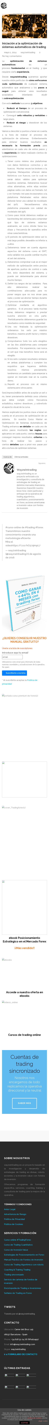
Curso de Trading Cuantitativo (18, 1245)
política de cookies (35, 1418)
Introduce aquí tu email (15, 652)
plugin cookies (43, 1421)
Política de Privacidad (14, 1219)
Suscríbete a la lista (15, 673)
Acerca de (7, 457)
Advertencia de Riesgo (15, 1214)
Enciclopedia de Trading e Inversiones (22, 1288)
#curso (9, 527)
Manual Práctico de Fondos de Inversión (23, 1259)
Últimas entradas (21, 457)
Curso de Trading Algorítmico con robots (24, 1264)
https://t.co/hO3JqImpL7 (26, 545)
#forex (39, 527)
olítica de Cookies (14, 1224)
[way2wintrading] (4, 3)
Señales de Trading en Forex (18, 1293)
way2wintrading (28, 52)
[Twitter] (43, 466)
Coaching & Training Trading (17, 1269)
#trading (30, 527)
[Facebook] (40, 466)
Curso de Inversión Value (16, 1250)
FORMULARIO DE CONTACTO (22, 1354)
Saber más (24, 1103)
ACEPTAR (24, 1423)
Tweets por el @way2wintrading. (19, 1314)
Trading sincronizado (14, 1274)
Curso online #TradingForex (17, 1240)
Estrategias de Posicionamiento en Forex (24, 1255)
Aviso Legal (9, 1209)
